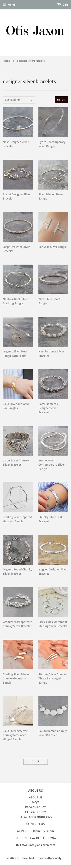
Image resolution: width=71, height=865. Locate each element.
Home (6, 60)
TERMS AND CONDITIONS (35, 817)
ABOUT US (35, 797)
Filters (61, 99)
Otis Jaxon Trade (25, 858)
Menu (11, 4)
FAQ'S (35, 802)
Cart (65, 4)
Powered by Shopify (50, 858)
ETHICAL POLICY (35, 812)
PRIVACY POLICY (35, 807)
